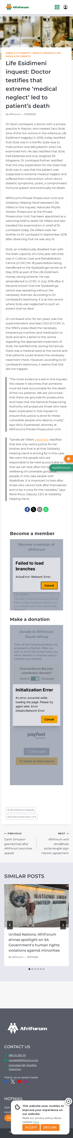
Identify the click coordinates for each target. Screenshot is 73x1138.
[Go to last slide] (10, 925)
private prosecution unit (21, 816)
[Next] (63, 925)
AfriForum (15, 114)
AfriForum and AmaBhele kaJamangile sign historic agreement (55, 843)
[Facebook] (27, 509)
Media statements (18, 53)
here (36, 1122)
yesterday (42, 439)
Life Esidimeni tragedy (20, 810)
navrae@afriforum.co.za (23, 1060)
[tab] (29, 969)
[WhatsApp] (46, 509)
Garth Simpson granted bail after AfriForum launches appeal (18, 843)
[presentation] (36, 905)
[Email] (39, 509)
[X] (33, 509)
